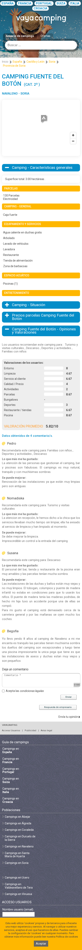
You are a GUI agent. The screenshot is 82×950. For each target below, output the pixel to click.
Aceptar (41, 943)
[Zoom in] (73, 135)
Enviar (68, 697)
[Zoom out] (73, 141)
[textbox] (41, 45)
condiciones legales (32, 690)
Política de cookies (67, 936)
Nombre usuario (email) (17, 909)
